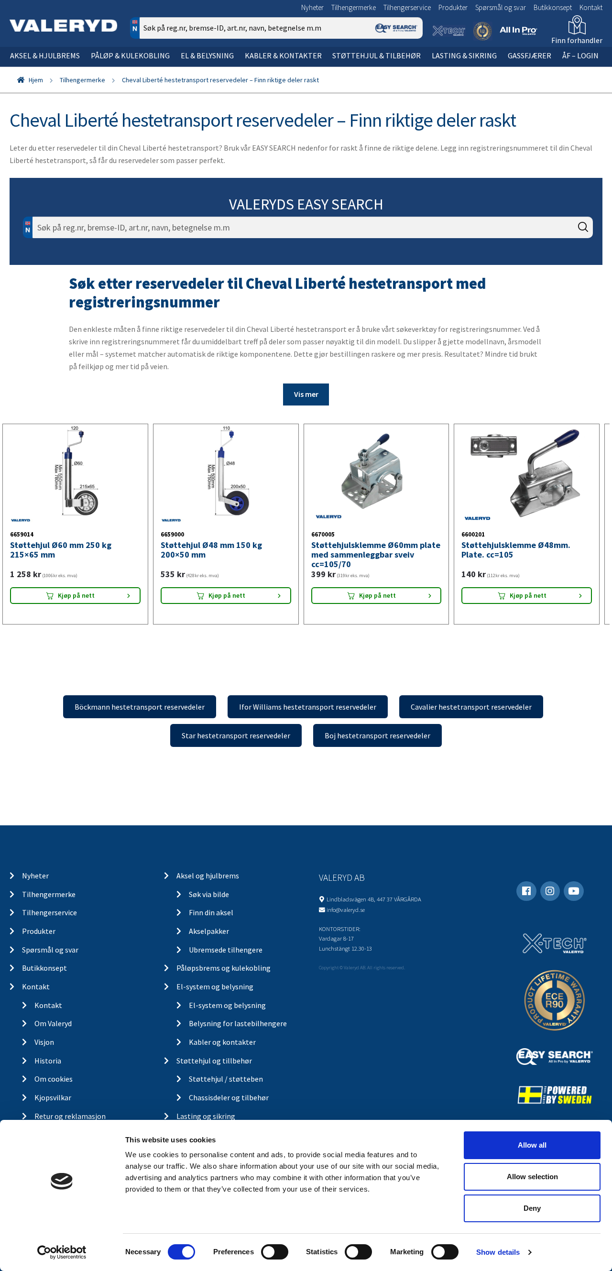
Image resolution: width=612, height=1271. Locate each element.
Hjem (36, 80)
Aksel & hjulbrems (45, 55)
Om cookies (53, 1079)
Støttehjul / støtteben (226, 1079)
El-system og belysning (214, 986)
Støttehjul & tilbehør (376, 55)
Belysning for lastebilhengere (238, 1023)
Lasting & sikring (464, 55)
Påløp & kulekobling (130, 55)
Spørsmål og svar (500, 7)
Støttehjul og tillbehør (214, 1060)
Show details (498, 1252)
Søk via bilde (209, 894)
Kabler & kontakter (283, 55)
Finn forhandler (576, 40)
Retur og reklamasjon (70, 1116)
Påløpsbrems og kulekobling (223, 968)
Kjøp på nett (76, 595)
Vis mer (306, 394)
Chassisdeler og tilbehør (229, 1097)
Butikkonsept (553, 7)
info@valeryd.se (346, 909)
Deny (532, 1208)
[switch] (274, 1252)
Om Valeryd (53, 1023)
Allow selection (532, 1176)
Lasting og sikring (205, 1116)
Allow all (532, 1145)
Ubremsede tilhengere (225, 949)
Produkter (453, 7)
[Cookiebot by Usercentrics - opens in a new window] (62, 1252)
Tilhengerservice (407, 7)
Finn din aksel (211, 912)
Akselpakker (209, 931)
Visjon (44, 1042)
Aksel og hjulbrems (207, 875)
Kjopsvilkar (52, 1097)
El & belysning (207, 55)
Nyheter (312, 7)
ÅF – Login (580, 55)
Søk (408, 69)
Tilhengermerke (353, 7)
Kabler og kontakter (222, 1042)
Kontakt (590, 7)
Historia (47, 1060)
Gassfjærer (529, 55)
